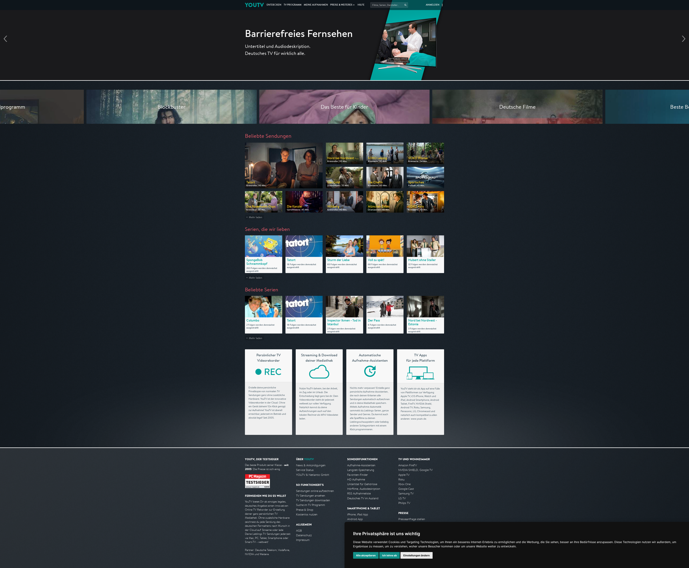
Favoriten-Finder (357, 475)
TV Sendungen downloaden (313, 500)
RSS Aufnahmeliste (359, 493)
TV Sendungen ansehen (310, 495)
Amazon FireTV (407, 465)
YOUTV (254, 5)
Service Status (305, 470)
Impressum (303, 540)
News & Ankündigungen (310, 465)
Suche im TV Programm (310, 505)
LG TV (402, 498)
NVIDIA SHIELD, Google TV (415, 470)
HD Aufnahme (356, 479)
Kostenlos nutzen (306, 514)
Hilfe (361, 5)
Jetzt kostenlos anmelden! (344, 60)
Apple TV (403, 475)
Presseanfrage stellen (411, 519)
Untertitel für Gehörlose (362, 484)
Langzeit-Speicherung (360, 470)
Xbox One (404, 484)
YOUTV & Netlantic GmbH (312, 475)
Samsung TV (406, 493)
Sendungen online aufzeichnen (315, 491)
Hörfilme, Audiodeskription (363, 489)
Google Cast (406, 489)
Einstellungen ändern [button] (416, 555)
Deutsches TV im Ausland (362, 498)
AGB (299, 530)
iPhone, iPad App (357, 514)
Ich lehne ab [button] (389, 555)
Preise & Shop (304, 510)
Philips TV (404, 503)
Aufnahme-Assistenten (361, 465)
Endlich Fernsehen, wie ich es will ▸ (345, 50)
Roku (401, 479)
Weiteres (341, 5)
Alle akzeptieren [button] (366, 555)
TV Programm (292, 5)
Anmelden (432, 5)
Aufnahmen (316, 5)
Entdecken (274, 5)
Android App (355, 519)
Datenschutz (304, 535)
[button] (442, 5)
